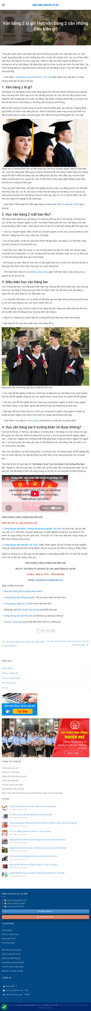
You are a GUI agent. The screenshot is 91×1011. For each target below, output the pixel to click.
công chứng (32, 420)
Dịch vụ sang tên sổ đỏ (11, 954)
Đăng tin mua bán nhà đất (12, 971)
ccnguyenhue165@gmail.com (48, 580)
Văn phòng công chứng (11, 950)
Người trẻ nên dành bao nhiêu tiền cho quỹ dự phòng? (32, 806)
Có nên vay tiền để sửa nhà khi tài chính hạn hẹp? (30, 814)
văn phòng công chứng (37, 272)
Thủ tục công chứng (14, 622)
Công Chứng (63, 1005)
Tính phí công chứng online (13, 967)
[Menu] (3, 5)
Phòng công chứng (77, 1005)
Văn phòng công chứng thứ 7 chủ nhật (33, 77)
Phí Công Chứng (9, 683)
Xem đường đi (46, 911)
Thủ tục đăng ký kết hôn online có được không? (30, 831)
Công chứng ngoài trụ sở (16, 603)
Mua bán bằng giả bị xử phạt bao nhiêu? (23, 591)
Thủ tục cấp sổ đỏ (10, 673)
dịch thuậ (21, 609)
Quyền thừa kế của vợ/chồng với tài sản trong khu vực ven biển (37, 873)
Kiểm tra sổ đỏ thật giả (11, 958)
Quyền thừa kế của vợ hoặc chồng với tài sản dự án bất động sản (37, 848)
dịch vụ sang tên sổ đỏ (68, 204)
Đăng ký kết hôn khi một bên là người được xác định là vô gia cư (37, 839)
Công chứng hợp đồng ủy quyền (19, 597)
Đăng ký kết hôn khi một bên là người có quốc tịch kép (33, 864)
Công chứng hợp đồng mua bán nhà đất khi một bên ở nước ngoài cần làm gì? (43, 823)
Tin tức (45, 19)
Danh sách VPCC (9, 938)
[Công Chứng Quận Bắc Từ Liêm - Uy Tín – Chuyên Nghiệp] (45, 4)
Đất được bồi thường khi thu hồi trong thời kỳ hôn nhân (33, 856)
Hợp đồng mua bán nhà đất (13, 962)
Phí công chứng (46, 917)
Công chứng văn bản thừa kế (18, 616)
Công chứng (7, 668)
